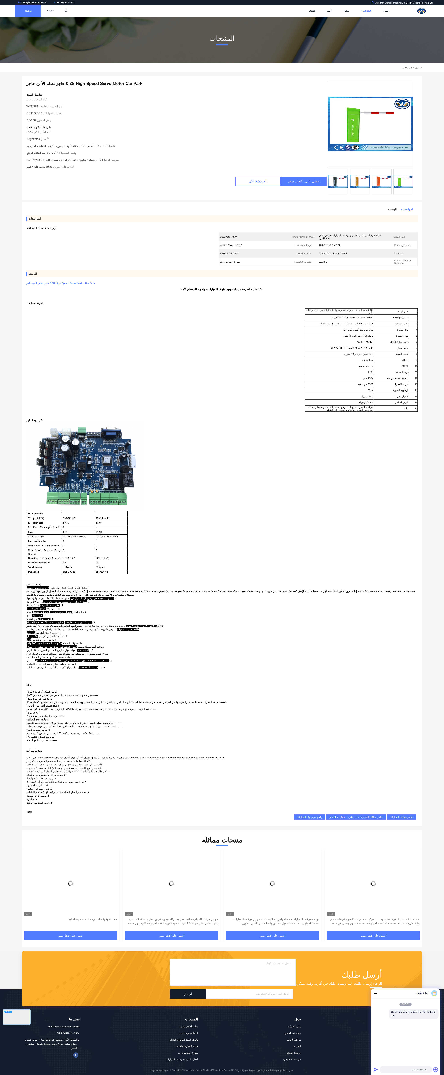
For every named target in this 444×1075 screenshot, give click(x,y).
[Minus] (376, 993)
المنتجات (367, 10)
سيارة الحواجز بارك (188, 1052)
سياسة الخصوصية (292, 1059)
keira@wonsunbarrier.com (34, 2)
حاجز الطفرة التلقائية (187, 1046)
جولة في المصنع (293, 1033)
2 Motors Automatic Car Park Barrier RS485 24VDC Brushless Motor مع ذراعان (73, 921)
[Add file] (435, 1069)
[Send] (375, 1069)
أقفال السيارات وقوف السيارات (182, 1059)
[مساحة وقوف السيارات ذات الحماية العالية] (171, 883)
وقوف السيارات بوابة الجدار (184, 1039)
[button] (415, 891)
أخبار (329, 10)
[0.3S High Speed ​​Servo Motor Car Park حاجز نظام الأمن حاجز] (370, 124)
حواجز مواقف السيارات (402, 817)
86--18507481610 (65, 2)
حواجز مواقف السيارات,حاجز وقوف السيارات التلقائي (356, 817)
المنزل (386, 10)
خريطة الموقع (294, 1052)
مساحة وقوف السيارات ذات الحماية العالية (193, 919)
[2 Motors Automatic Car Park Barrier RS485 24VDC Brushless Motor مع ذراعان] (70, 883)
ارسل (188, 994)
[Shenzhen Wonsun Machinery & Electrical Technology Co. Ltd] (422, 11)
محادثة (28, 10)
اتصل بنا (297, 1046)
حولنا (347, 10)
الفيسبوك (75, 1055)
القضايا (312, 10)
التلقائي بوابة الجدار (188, 1033)
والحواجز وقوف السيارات (310, 817)
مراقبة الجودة (294, 1039)
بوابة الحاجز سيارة (188, 1026)
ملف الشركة (294, 1026)
